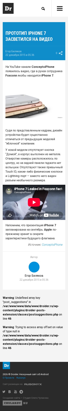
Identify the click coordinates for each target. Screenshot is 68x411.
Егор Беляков (13, 51)
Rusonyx (21, 377)
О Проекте (8, 377)
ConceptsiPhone (52, 244)
